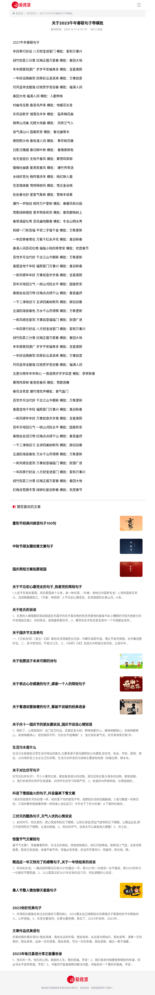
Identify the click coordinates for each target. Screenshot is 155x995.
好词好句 (31, 13)
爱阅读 (19, 13)
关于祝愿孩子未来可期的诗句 (34, 661)
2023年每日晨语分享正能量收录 (37, 954)
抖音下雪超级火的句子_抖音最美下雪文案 (43, 793)
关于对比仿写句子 (26, 770)
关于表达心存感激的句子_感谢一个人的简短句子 (48, 684)
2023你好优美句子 (27, 908)
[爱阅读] (21, 5)
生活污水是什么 (24, 747)
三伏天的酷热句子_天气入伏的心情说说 (42, 816)
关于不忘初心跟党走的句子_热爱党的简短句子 (47, 587)
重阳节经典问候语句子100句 (34, 523)
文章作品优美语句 (26, 931)
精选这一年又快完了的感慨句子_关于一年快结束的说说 (54, 862)
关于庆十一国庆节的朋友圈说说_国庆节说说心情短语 (52, 724)
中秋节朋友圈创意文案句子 (32, 546)
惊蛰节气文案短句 (26, 839)
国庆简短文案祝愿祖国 (29, 569)
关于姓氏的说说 (24, 610)
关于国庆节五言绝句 (27, 633)
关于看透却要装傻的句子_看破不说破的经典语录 (48, 707)
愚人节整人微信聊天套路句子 (34, 890)
